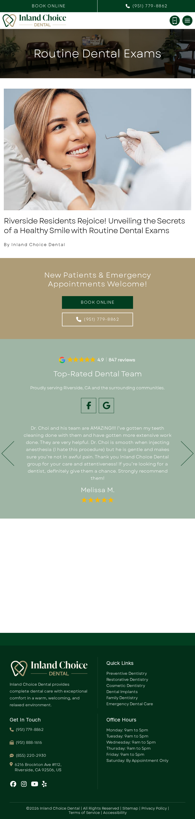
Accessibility (115, 812)
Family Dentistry (122, 698)
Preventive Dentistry (126, 673)
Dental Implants (122, 692)
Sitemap (130, 808)
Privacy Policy (154, 808)
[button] (49, 6)
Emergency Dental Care (129, 704)
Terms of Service (84, 812)
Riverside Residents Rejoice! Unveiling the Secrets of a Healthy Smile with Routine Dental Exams (94, 225)
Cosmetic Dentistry (125, 685)
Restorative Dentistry (127, 679)
